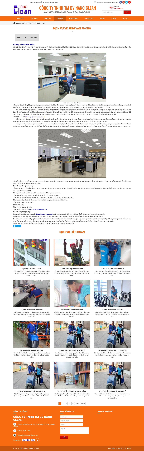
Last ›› (83, 403)
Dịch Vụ (18, 23)
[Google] (123, 2)
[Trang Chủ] (22, 10)
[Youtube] (129, 2)
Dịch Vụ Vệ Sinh (27, 23)
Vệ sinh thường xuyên (39, 23)
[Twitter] (126, 2)
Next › (77, 403)
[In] (37, 440)
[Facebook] (120, 2)
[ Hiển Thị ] (33, 37)
